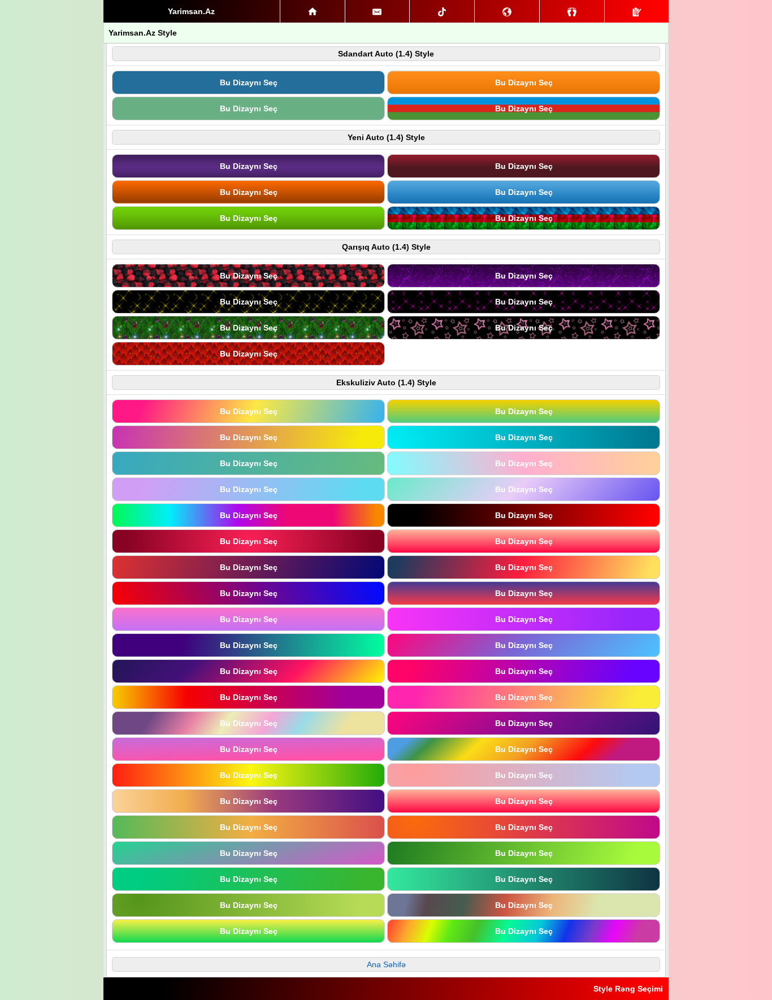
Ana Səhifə (386, 964)
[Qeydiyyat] (637, 11)
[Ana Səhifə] (312, 11)
